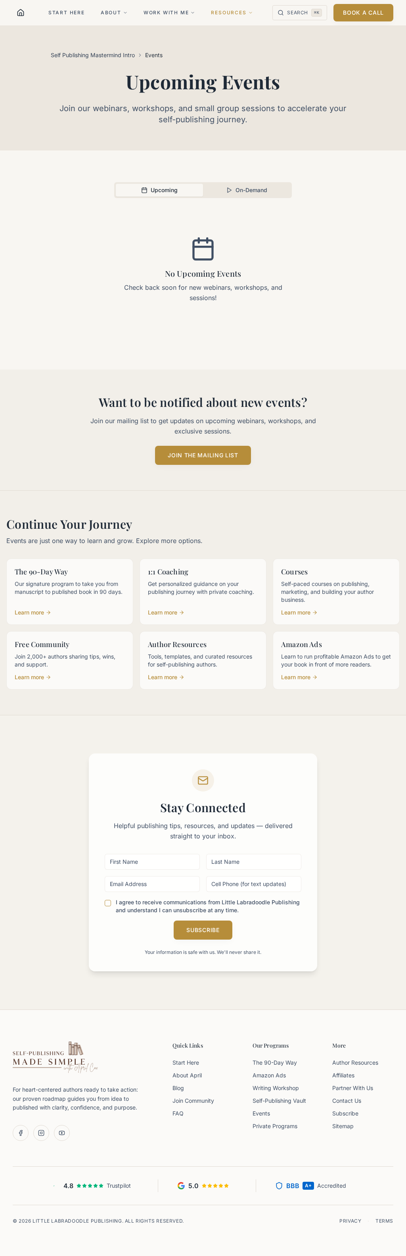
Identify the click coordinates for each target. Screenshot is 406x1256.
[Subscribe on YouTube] (62, 1133)
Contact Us (346, 1100)
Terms (384, 1221)
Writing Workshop (276, 1088)
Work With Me (166, 12)
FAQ (178, 1113)
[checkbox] (108, 903)
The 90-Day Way (275, 1062)
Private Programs (275, 1126)
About (111, 12)
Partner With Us (352, 1088)
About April (187, 1075)
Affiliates (343, 1075)
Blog (178, 1088)
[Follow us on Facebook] (21, 1133)
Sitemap (343, 1126)
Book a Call (363, 12)
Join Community (193, 1100)
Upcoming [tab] (164, 190)
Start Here (66, 12)
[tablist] (203, 190)
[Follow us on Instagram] (41, 1133)
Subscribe (202, 930)
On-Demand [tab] (251, 190)
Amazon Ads (269, 1075)
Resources (228, 12)
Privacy (350, 1221)
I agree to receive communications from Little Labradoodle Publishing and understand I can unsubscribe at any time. (208, 906)
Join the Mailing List (203, 455)
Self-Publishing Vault (279, 1100)
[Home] (21, 13)
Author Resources (355, 1062)
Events (261, 1113)
